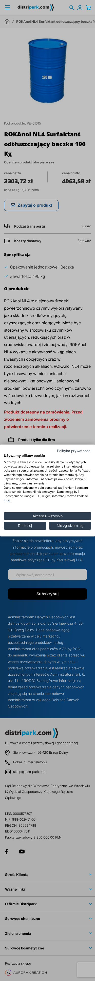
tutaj (7, 500)
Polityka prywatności (74, 451)
